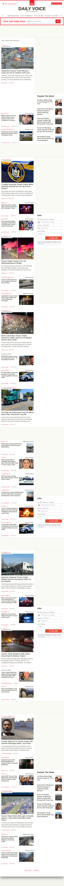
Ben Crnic (5, 83)
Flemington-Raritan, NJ (7, 129)
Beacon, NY (4, 236)
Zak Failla (5, 306)
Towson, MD (4, 834)
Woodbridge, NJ (5, 552)
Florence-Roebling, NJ (7, 277)
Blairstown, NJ (5, 370)
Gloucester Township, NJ (8, 387)
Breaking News (13, 16)
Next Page (28, 870)
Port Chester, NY (6, 159)
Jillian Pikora (6, 232)
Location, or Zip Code (43, 225)
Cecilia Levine (6, 126)
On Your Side (39, 16)
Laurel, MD (4, 441)
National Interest (52, 16)
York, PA (3, 457)
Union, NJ (3, 774)
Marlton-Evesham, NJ (7, 791)
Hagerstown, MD (6, 850)
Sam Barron (6, 290)
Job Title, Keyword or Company (45, 219)
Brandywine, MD (5, 595)
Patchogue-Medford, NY (8, 716)
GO (58, 21)
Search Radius (41, 231)
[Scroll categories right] (62, 15)
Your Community (26, 16)
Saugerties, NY (5, 310)
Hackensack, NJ (5, 473)
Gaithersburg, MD (6, 293)
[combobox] (10, 3)
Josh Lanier (5, 215)
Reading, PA (4, 219)
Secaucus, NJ (5, 113)
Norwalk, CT (4, 506)
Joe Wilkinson (6, 503)
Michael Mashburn (7, 683)
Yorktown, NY (5, 757)
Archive (36, 870)
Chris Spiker (6, 367)
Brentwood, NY (5, 490)
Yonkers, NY (4, 45)
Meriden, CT (4, 202)
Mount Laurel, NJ (6, 522)
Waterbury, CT (5, 612)
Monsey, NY (4, 629)
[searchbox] (12, 4)
